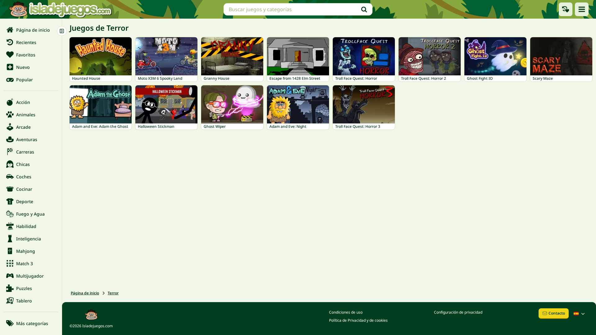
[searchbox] (298, 9)
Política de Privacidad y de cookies (358, 320)
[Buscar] (364, 9)
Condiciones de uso (346, 312)
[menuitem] (31, 30)
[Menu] (582, 9)
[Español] (580, 313)
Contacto (557, 313)
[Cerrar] (62, 31)
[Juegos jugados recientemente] (565, 9)
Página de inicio (85, 293)
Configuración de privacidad (458, 312)
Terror (113, 293)
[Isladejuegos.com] (60, 9)
